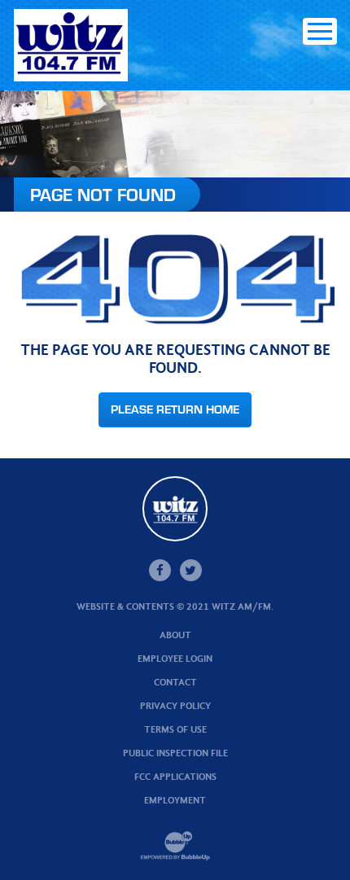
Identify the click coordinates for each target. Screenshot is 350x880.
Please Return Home (175, 409)
